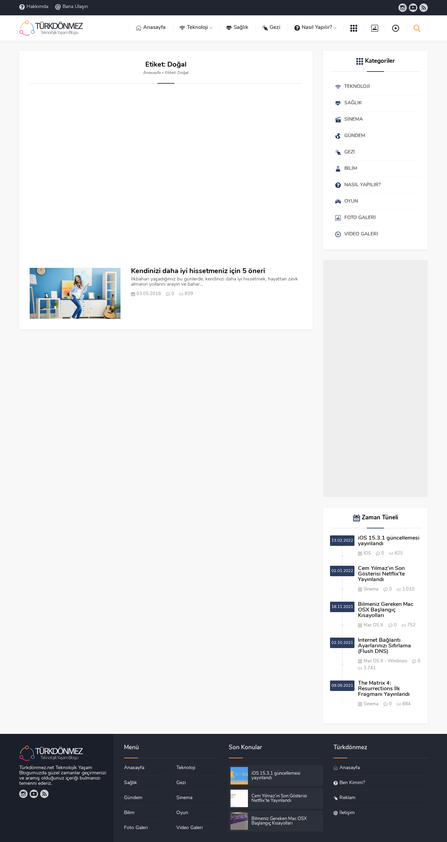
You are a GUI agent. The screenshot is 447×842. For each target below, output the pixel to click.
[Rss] (423, 7)
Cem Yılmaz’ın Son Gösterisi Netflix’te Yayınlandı (381, 574)
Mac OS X (373, 625)
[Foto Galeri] (374, 27)
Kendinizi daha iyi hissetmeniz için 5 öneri (198, 271)
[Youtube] (413, 7)
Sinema (371, 589)
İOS (367, 553)
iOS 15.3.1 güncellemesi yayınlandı (388, 541)
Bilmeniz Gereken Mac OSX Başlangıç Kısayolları (385, 610)
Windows (397, 661)
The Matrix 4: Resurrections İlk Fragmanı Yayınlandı (384, 689)
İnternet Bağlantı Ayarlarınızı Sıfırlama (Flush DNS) (384, 646)
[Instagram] (402, 7)
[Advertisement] (166, 175)
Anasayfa (152, 73)
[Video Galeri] (395, 27)
